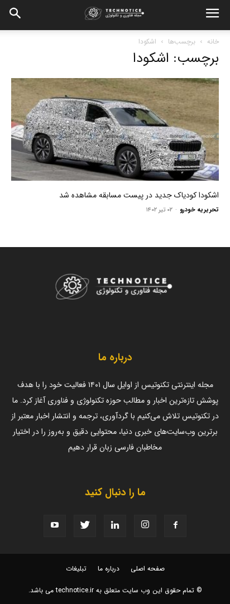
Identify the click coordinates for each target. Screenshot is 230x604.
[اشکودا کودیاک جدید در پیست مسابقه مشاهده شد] (115, 129)
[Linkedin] (115, 526)
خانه (213, 41)
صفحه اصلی (148, 568)
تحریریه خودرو (199, 210)
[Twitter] (85, 526)
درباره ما (108, 568)
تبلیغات (76, 568)
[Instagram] (145, 526)
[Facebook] (175, 526)
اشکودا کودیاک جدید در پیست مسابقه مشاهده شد (139, 195)
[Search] (15, 15)
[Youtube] (55, 526)
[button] (212, 15)
